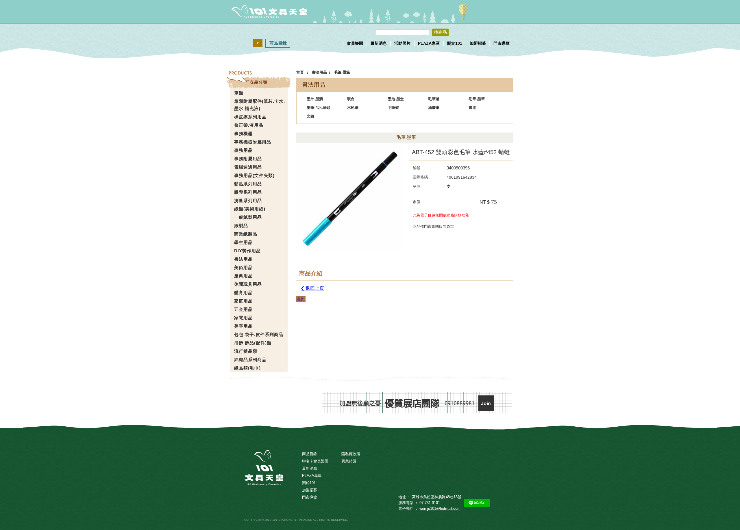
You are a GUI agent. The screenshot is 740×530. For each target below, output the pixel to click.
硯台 (351, 99)
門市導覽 (501, 43)
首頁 (300, 72)
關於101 (454, 43)
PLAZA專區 (429, 43)
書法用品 (319, 72)
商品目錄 (278, 42)
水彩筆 (352, 107)
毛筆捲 (433, 99)
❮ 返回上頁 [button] (312, 288)
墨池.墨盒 (396, 99)
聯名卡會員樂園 (315, 461)
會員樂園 (355, 43)
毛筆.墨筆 (342, 72)
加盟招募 (478, 43)
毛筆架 (393, 107)
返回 (301, 298)
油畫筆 (433, 107)
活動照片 (402, 43)
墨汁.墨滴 (315, 99)
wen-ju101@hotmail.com (439, 508)
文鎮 (310, 116)
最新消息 (379, 43)
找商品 (440, 32)
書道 (472, 107)
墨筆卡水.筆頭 (318, 107)
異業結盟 (348, 461)
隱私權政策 (350, 454)
